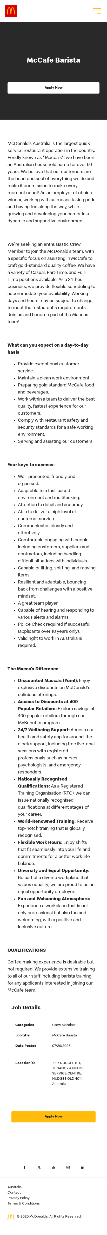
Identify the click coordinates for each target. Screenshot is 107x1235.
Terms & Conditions (24, 1204)
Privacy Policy (19, 1198)
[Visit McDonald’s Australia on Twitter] (39, 1167)
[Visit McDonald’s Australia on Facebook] (24, 1167)
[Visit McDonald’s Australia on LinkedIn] (82, 1167)
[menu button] (96, 11)
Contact (14, 1193)
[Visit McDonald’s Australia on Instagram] (68, 1167)
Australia (15, 1187)
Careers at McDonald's (11, 11)
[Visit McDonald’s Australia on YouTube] (53, 1167)
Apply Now (54, 88)
